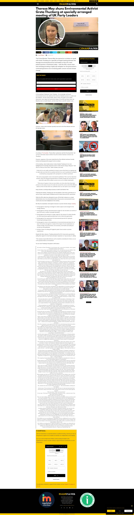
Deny (120, 510)
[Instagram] (95, 1)
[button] (131, 505)
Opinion (81, 153)
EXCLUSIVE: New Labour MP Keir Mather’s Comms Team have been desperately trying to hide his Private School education (88, 255)
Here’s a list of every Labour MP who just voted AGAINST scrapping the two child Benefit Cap (88, 194)
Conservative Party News (84, 211)
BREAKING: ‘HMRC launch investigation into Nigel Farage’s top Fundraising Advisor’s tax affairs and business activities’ (88, 116)
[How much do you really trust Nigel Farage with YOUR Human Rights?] (88, 146)
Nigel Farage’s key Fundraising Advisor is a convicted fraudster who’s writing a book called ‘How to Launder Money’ (88, 136)
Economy (81, 192)
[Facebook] (90, 1)
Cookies (117, 513)
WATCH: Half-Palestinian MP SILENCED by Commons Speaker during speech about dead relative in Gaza (88, 214)
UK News (81, 133)
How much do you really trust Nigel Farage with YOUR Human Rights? (87, 156)
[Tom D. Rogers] (36, 55)
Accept (111, 510)
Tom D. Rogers (41, 55)
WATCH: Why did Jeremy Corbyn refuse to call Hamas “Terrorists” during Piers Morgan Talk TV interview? (88, 235)
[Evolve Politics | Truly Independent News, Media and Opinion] (67, 4)
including (73, 203)
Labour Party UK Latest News (85, 252)
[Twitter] (92, 1)
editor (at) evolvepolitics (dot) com (68, 505)
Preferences (128, 510)
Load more (88, 302)
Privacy (120, 513)
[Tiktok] (97, 1)
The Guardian (45, 153)
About (123, 513)
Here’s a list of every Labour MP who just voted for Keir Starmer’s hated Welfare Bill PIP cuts (88, 175)
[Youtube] (94, 1)
